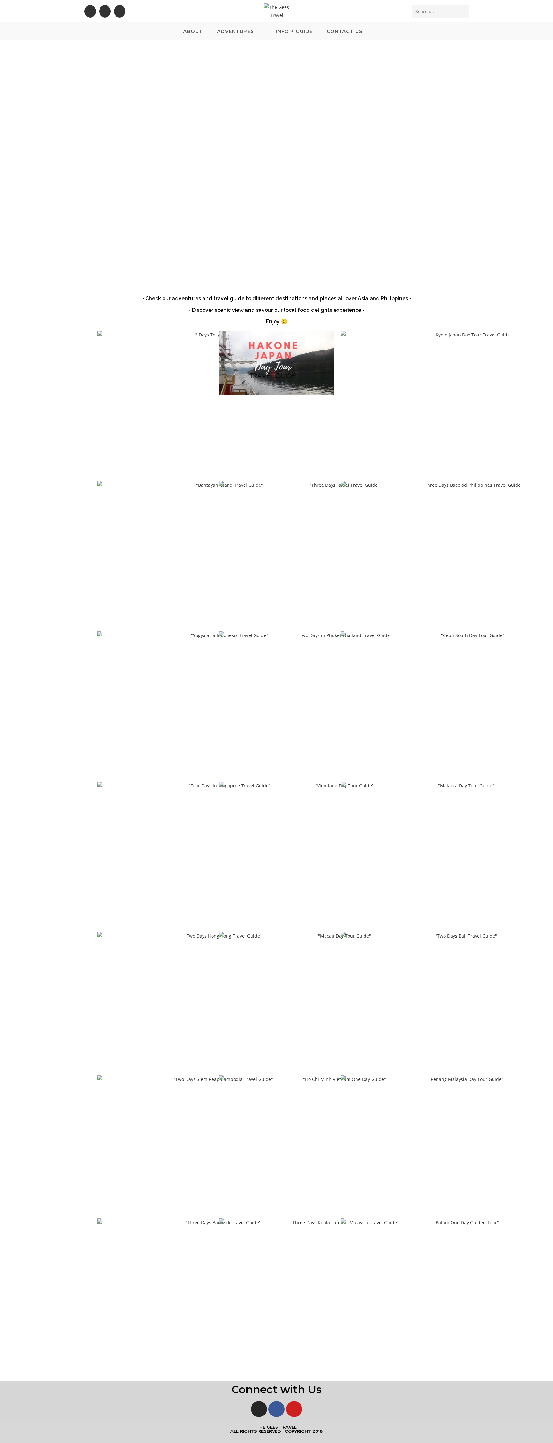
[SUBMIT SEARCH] (462, 11)
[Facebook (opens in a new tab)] (90, 11)
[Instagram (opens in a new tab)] (105, 11)
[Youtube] (294, 1409)
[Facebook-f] (276, 1409)
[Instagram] (259, 1409)
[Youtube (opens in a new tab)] (119, 11)
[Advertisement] (276, 88)
